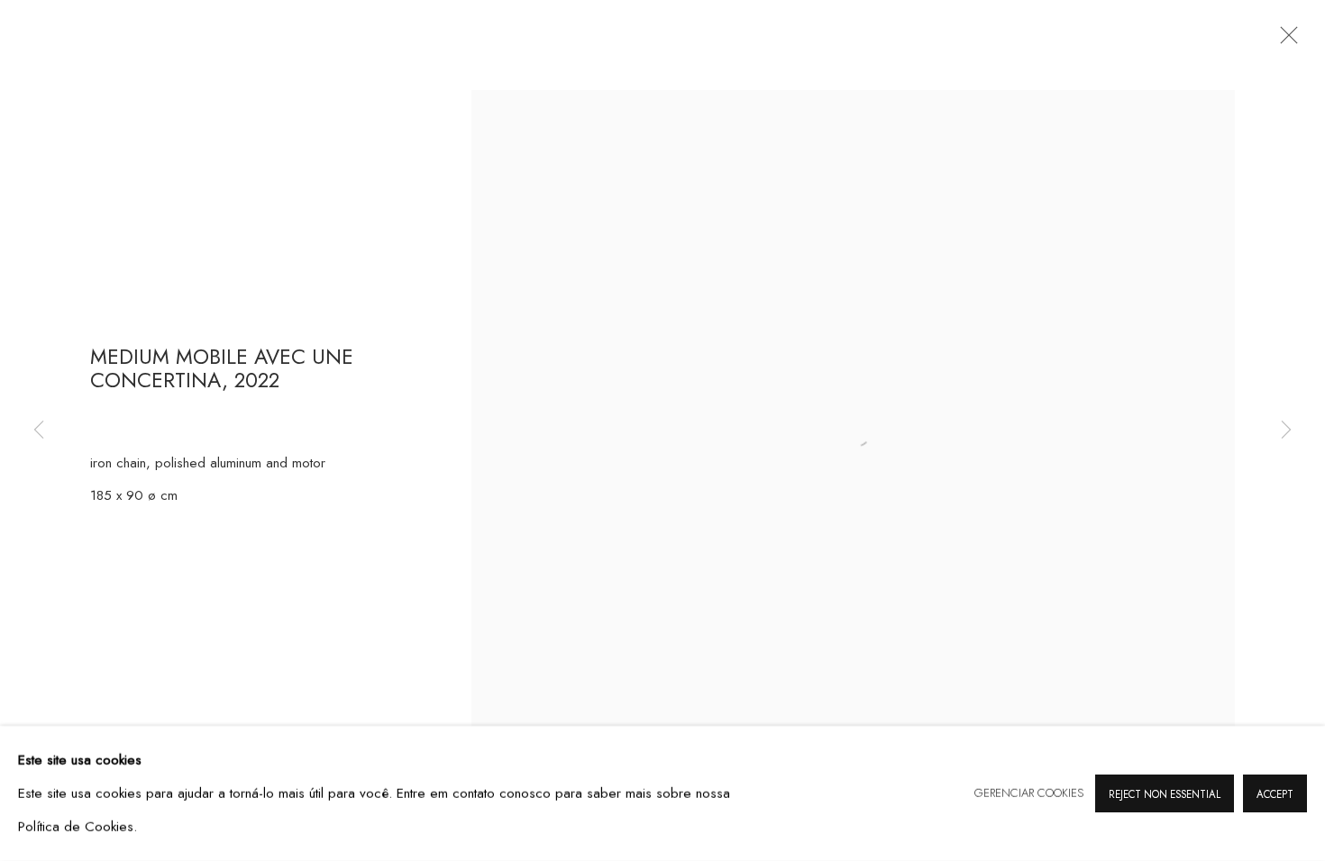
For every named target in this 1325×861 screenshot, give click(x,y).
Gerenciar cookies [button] (1028, 793)
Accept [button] (1274, 794)
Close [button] (1284, 40)
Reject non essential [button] (1164, 794)
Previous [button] (39, 430)
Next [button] (1286, 430)
